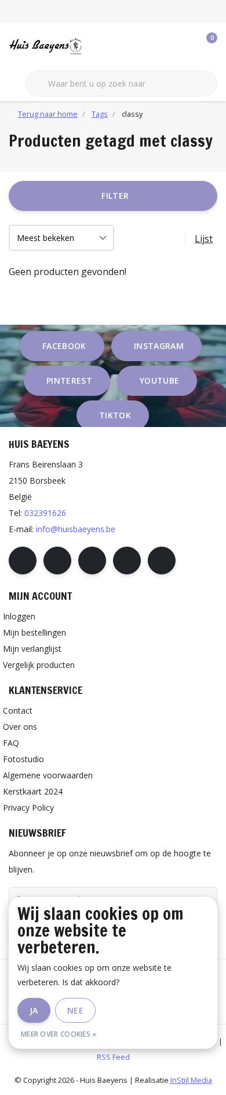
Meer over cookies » (59, 1034)
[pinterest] (92, 560)
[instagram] (57, 560)
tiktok (115, 415)
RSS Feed (113, 1057)
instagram (159, 345)
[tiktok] (162, 560)
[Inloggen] (162, 46)
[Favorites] (184, 46)
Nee (75, 1010)
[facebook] (23, 560)
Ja (34, 1010)
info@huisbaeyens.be (75, 529)
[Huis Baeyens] (66, 45)
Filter (115, 195)
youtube (159, 380)
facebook (64, 345)
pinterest (69, 380)
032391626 (45, 512)
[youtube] (127, 560)
